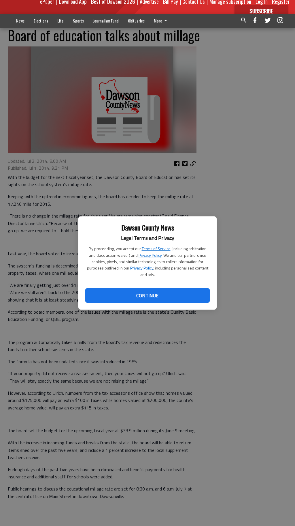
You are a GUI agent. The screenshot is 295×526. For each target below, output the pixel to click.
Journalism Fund (106, 21)
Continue (147, 295)
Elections (41, 21)
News (20, 21)
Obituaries (136, 21)
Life (60, 21)
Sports (78, 21)
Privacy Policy (150, 255)
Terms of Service (156, 249)
